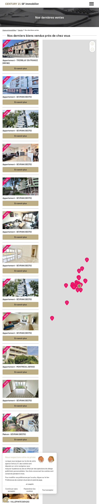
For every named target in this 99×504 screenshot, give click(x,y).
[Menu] (91, 3)
